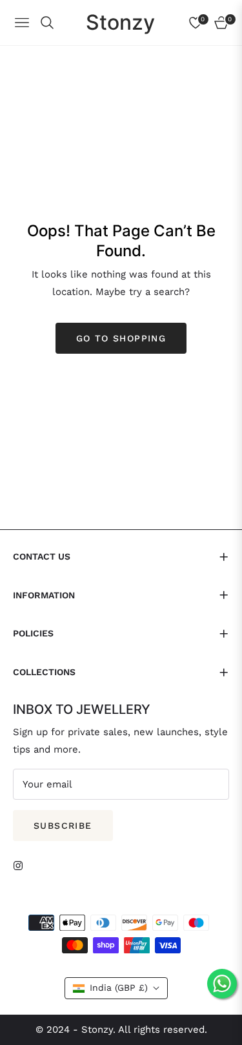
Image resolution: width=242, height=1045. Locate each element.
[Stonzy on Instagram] (21, 865)
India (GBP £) (119, 987)
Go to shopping (121, 338)
